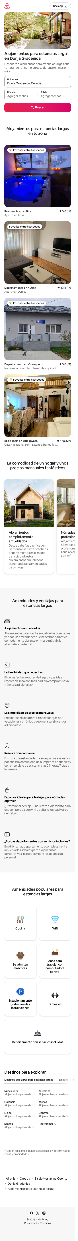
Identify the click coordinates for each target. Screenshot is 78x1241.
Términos (45, 1223)
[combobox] (37, 83)
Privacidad (30, 1223)
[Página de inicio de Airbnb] (7, 6)
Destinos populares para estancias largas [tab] (28, 1079)
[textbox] (21, 96)
